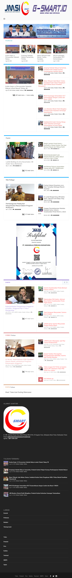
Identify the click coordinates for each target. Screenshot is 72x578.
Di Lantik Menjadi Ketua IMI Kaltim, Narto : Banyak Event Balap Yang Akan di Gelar (54, 198)
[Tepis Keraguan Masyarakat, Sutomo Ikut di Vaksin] (40, 313)
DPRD (54, 359)
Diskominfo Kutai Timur (58, 344)
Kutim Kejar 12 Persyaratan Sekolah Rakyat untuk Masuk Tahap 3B (18, 87)
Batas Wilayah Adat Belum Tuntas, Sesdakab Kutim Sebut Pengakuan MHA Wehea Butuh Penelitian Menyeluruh (38, 478)
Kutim (13, 90)
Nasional (6, 555)
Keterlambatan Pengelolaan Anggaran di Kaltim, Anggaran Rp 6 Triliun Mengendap (19, 308)
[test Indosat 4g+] (40, 379)
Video (10, 366)
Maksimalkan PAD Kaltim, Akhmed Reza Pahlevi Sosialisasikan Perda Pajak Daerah (54, 301)
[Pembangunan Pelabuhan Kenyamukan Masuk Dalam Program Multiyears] (20, 192)
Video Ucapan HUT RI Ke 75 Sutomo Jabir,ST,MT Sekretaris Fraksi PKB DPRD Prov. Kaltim (55, 368)
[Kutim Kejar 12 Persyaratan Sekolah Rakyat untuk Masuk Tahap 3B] (19, 75)
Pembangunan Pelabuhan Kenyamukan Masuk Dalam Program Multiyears (19, 205)
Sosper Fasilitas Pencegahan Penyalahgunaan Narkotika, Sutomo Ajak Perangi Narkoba (55, 355)
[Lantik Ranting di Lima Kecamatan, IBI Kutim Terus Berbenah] (20, 150)
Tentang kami (7, 527)
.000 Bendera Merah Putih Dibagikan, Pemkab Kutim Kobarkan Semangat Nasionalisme (55, 110)
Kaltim (19, 312)
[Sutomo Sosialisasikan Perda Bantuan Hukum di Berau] (40, 288)
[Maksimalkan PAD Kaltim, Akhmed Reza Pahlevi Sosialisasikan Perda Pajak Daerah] (40, 300)
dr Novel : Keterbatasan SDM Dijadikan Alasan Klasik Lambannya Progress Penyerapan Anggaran (19, 361)
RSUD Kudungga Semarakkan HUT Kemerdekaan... (59, 57)
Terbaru (21, 90)
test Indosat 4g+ (49, 378)
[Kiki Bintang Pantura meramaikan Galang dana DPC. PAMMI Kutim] (40, 167)
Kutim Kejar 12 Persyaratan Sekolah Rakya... (12, 57)
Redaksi (6, 522)
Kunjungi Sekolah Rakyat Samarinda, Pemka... (27, 57)
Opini (5, 565)
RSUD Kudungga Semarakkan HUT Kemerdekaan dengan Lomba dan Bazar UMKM (54, 97)
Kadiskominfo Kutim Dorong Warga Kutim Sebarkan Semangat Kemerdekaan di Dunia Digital (54, 123)
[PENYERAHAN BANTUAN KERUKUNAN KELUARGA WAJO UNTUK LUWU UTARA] (40, 156)
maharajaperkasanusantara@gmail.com (19, 437)
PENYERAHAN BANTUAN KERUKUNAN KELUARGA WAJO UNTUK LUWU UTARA (54, 156)
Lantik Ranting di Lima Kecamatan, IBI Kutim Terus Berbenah (19, 163)
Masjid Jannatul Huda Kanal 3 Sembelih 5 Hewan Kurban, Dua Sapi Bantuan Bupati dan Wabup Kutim (55, 145)
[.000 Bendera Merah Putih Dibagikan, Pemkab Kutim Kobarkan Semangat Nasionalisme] (40, 110)
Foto (5, 546)
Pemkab (17, 90)
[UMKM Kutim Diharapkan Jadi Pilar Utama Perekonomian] (40, 341)
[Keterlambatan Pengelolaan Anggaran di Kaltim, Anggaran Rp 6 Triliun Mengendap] (19, 295)
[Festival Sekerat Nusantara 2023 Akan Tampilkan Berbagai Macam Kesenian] (40, 186)
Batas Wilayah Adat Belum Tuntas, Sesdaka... (43, 57)
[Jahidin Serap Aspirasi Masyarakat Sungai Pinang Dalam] (40, 324)
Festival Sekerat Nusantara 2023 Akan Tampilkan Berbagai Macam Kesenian (54, 187)
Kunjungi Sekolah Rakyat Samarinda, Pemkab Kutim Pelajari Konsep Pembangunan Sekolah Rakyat (55, 69)
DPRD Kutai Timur (19, 365)
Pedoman (6, 518)
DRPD (16, 312)
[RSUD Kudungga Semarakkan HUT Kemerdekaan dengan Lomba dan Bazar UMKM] (40, 96)
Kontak (6, 513)
